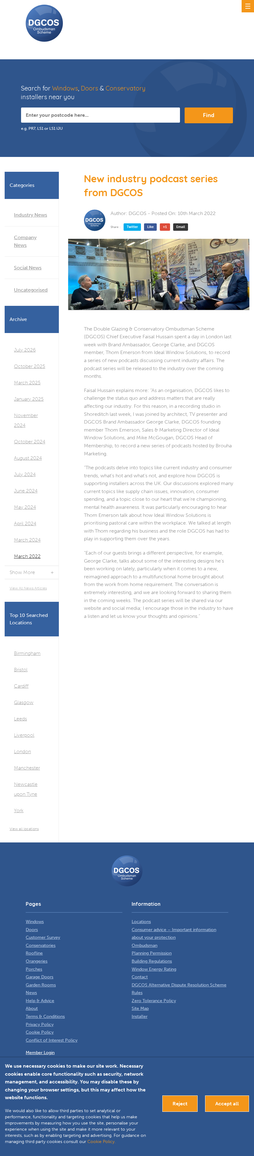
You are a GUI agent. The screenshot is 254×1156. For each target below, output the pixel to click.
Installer (139, 1016)
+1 (165, 227)
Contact (140, 977)
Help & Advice (40, 1000)
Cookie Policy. (101, 1141)
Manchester (27, 768)
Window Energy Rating (154, 969)
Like (150, 227)
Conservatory (126, 88)
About (32, 1008)
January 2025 (29, 399)
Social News (28, 268)
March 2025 (27, 383)
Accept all (227, 1104)
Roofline (34, 953)
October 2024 (29, 442)
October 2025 (29, 366)
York (19, 810)
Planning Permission (152, 953)
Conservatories (40, 945)
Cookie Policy (40, 1032)
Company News (25, 241)
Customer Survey (43, 937)
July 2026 (25, 350)
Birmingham (27, 653)
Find (208, 115)
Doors (89, 88)
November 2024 (26, 420)
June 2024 (25, 491)
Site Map (140, 1008)
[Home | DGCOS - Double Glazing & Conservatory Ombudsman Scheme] (44, 23)
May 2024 (25, 507)
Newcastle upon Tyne (25, 789)
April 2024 (25, 523)
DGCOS (138, 213)
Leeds (20, 719)
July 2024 (25, 474)
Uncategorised (31, 290)
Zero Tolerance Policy (154, 1000)
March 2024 (27, 540)
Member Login (40, 1052)
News (31, 992)
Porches (34, 969)
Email (180, 227)
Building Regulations (152, 961)
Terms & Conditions (45, 1016)
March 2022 (27, 556)
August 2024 (28, 458)
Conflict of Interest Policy (51, 1040)
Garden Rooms (41, 985)
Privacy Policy (40, 1024)
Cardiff (21, 686)
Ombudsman (144, 945)
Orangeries (36, 961)
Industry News (30, 215)
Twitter (132, 227)
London (22, 751)
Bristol (21, 670)
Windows (65, 88)
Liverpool (24, 735)
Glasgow (23, 702)
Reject (180, 1104)
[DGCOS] (95, 220)
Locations (141, 921)
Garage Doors (39, 977)
